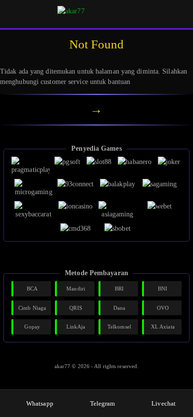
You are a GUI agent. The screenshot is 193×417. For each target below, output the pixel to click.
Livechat (163, 403)
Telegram (102, 403)
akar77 (63, 366)
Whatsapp (39, 403)
